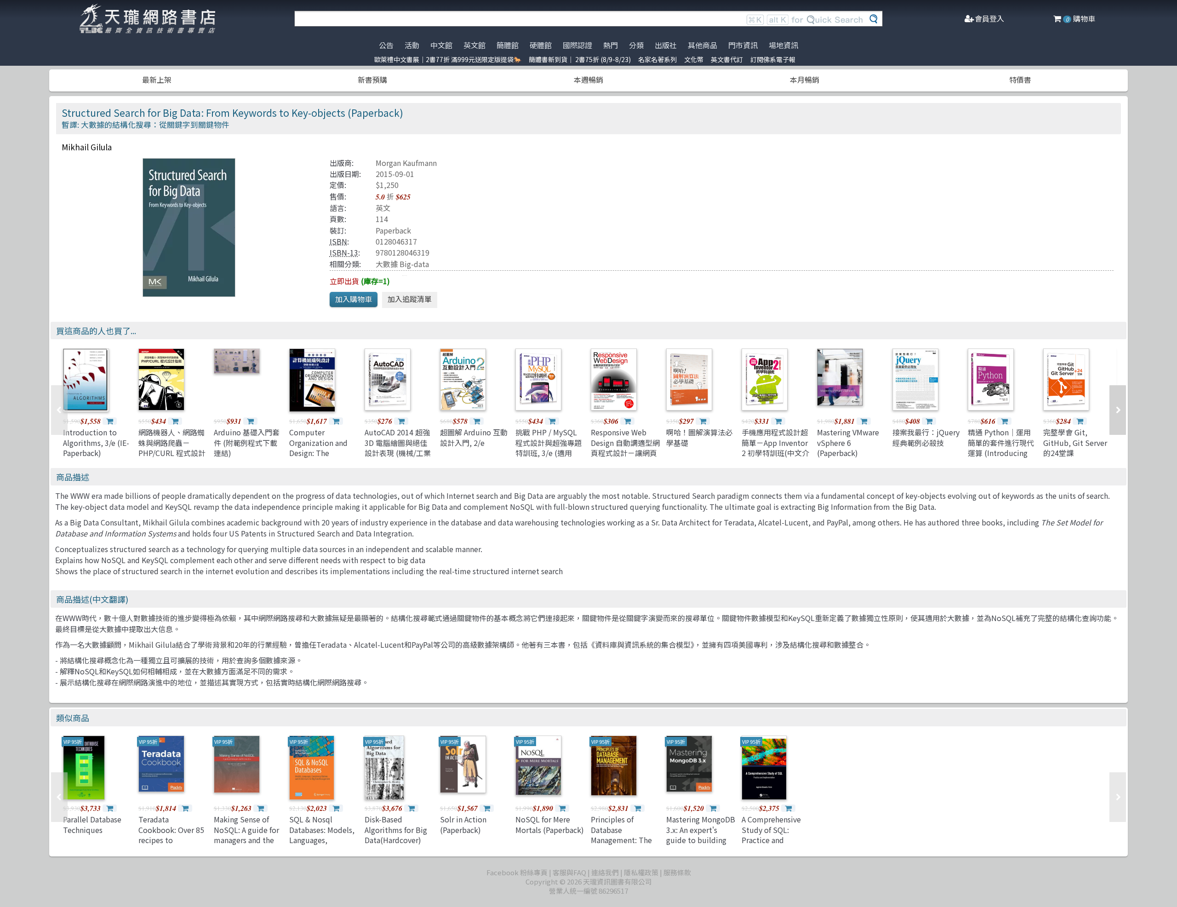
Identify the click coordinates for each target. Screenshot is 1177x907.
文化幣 (693, 59)
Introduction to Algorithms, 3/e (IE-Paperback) (96, 442)
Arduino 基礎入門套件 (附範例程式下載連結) (247, 442)
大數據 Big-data (402, 263)
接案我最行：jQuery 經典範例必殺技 (926, 437)
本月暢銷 (804, 79)
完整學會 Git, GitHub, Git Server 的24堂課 (1075, 442)
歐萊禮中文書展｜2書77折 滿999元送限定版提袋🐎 (447, 59)
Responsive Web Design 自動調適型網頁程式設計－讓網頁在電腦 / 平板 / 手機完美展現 (625, 453)
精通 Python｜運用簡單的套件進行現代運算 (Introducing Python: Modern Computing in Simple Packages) (1001, 458)
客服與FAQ (569, 872)
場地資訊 (783, 45)
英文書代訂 (727, 59)
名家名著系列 (657, 59)
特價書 (1020, 79)
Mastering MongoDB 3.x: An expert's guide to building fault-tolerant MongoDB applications (700, 845)
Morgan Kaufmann (406, 162)
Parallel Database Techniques (92, 824)
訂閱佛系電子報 (772, 59)
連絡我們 (605, 872)
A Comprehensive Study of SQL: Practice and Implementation (771, 835)
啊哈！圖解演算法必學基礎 (699, 437)
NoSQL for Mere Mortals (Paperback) (549, 824)
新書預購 (372, 79)
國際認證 (577, 45)
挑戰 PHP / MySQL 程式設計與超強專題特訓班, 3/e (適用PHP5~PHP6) (548, 447)
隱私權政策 (641, 872)
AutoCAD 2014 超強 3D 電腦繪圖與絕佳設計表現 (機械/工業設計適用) (398, 447)
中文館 (441, 45)
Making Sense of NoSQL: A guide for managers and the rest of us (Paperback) (246, 840)
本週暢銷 (588, 79)
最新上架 (156, 79)
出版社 (666, 45)
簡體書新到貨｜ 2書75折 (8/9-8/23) (580, 59)
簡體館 (508, 45)
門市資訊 (743, 45)
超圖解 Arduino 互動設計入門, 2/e (474, 437)
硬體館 (541, 45)
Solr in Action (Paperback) (463, 824)
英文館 (474, 45)
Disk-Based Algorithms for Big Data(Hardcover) (396, 829)
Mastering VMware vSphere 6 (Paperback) (848, 442)
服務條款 (677, 872)
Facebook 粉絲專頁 (517, 872)
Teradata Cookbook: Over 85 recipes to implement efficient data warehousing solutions (172, 845)
